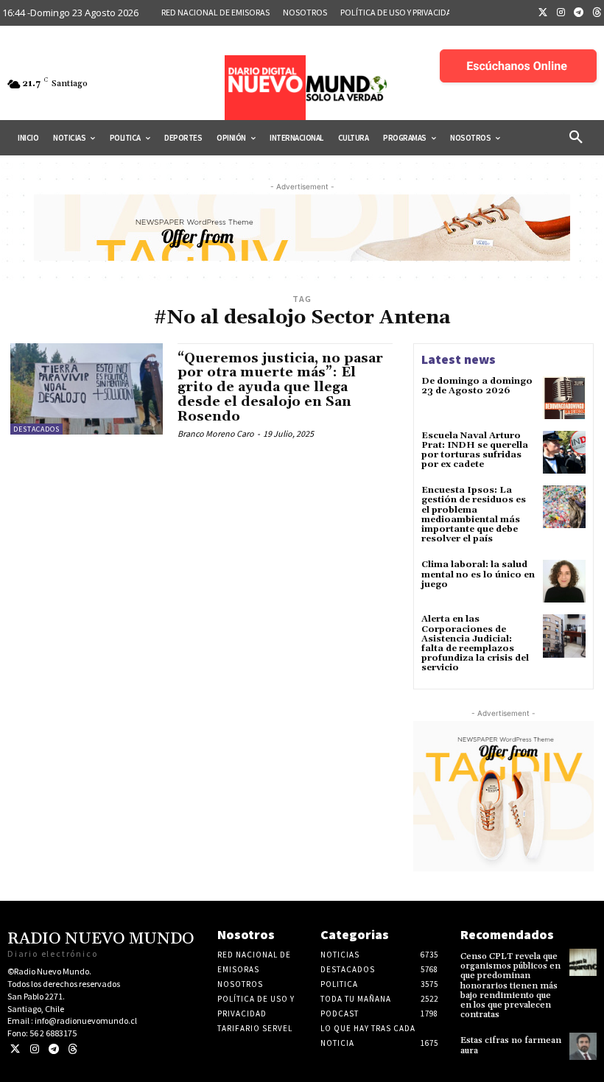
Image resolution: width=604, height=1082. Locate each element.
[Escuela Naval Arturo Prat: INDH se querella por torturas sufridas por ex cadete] (564, 452)
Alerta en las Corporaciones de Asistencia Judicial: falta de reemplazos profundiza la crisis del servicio (475, 643)
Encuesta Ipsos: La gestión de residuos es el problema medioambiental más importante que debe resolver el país (473, 514)
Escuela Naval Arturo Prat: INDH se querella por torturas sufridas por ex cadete (474, 450)
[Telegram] (579, 13)
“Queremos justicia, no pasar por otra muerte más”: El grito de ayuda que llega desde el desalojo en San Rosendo (280, 387)
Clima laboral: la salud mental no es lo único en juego (478, 574)
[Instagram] (561, 13)
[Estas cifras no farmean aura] (583, 1046)
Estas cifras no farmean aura (510, 1045)
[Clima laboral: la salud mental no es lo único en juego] (564, 581)
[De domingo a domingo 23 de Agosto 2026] (564, 397)
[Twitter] (542, 13)
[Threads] (72, 1049)
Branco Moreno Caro (216, 433)
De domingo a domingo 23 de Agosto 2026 (477, 386)
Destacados (36, 429)
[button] (576, 137)
